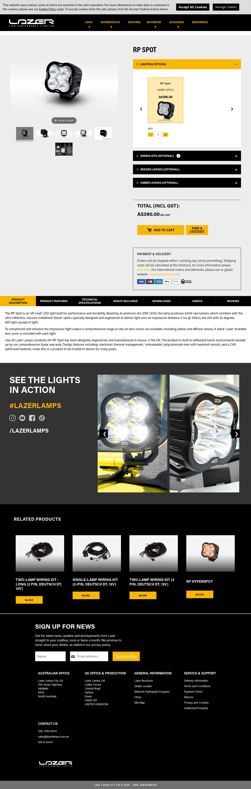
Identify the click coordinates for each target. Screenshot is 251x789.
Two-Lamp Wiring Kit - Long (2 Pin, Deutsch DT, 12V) (39, 584)
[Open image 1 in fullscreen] (132, 433)
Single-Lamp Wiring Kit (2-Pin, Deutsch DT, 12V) (95, 581)
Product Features (54, 301)
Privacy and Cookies (196, 702)
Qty (150, 128)
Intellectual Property (196, 708)
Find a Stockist (197, 230)
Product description (18, 301)
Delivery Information (196, 680)
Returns (188, 697)
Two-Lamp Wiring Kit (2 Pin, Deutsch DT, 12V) (151, 581)
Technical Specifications (89, 301)
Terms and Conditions (197, 686)
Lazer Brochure (143, 680)
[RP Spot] (24, 134)
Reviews (233, 301)
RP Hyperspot (199, 581)
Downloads (161, 301)
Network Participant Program (151, 691)
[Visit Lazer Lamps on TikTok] (44, 418)
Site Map (139, 702)
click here (143, 270)
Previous (18, 551)
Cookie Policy (47, 9)
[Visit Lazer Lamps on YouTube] (24, 418)
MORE (29, 600)
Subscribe (126, 656)
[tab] (127, 23)
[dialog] (125, 7)
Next (233, 551)
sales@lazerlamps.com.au (53, 736)
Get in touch (45, 742)
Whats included (125, 301)
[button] (187, 64)
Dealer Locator (143, 686)
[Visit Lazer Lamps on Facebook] (34, 418)
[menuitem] (90, 22)
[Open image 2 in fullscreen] (204, 433)
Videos (197, 301)
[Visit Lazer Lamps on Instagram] (14, 418)
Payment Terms (193, 691)
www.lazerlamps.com (164, 274)
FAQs (137, 697)
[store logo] (31, 22)
